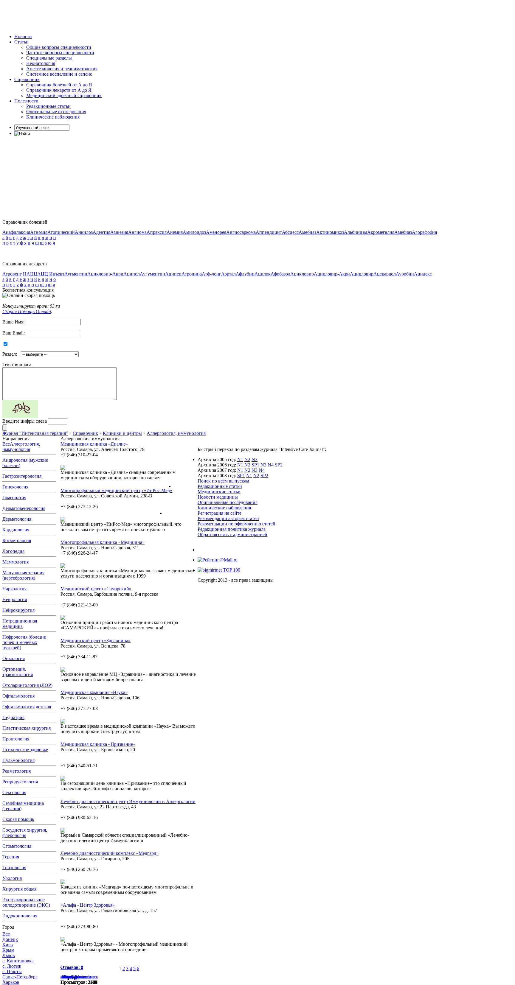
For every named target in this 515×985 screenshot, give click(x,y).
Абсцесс (290, 232)
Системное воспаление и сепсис (59, 74)
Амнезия (119, 232)
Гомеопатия (14, 497)
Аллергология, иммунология (176, 433)
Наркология (14, 588)
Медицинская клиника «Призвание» (98, 744)
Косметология (16, 540)
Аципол (131, 273)
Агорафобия (424, 232)
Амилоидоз (194, 232)
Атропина (192, 273)
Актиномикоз (330, 232)
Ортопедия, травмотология (17, 672)
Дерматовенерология (23, 508)
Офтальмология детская (26, 706)
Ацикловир (302, 273)
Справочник (27, 79)
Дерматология (16, 519)
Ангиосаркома (241, 232)
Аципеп (173, 273)
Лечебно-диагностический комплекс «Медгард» (110, 853)
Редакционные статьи (48, 106)
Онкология (13, 658)
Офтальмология (18, 695)
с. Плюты (12, 971)
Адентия (101, 232)
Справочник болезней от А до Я (59, 84)
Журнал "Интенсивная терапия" (35, 433)
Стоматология (16, 846)
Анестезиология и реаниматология (61, 68)
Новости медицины (218, 496)
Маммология (15, 561)
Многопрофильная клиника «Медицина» (103, 542)
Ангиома (137, 232)
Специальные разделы (49, 57)
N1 (240, 459)
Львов (8, 955)
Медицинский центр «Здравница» (96, 640)
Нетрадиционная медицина (19, 623)
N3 (255, 459)
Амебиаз (307, 232)
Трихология (14, 867)
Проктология (15, 738)
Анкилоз (84, 232)
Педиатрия (13, 717)
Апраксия (157, 232)
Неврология (14, 599)
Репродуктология (20, 781)
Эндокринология (19, 915)
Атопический (61, 232)
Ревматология (16, 771)
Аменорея (216, 232)
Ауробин (405, 273)
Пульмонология (18, 760)
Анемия (175, 232)
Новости (23, 36)
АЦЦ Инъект (50, 273)
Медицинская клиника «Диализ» (94, 443)
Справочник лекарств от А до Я (58, 90)
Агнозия (38, 232)
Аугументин (152, 273)
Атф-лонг (211, 273)
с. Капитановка (18, 960)
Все (6, 443)
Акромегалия (380, 232)
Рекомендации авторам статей (228, 518)
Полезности (26, 100)
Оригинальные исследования (56, 111)
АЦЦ (32, 273)
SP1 (255, 464)
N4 (271, 464)
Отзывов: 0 (72, 967)
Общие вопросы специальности (58, 47)
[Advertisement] (110, 15)
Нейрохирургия (18, 610)
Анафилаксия (16, 232)
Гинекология (15, 486)
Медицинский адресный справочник (64, 95)
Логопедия (13, 551)
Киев (7, 944)
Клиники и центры (122, 433)
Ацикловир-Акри (105, 273)
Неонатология (40, 63)
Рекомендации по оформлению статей (236, 523)
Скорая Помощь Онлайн (26, 311)
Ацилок (263, 273)
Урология (12, 878)
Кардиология (15, 529)
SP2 (279, 464)
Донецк (10, 939)
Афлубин (245, 273)
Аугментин (75, 273)
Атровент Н (14, 273)
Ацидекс (423, 273)
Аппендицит (269, 232)
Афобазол (280, 273)
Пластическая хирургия (26, 728)
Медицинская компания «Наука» (94, 692)
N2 (247, 459)
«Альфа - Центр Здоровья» (88, 905)
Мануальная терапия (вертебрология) (23, 575)
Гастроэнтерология (21, 476)
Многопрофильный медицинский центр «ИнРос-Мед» (116, 490)
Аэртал (228, 273)
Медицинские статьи (219, 491)
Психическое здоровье (25, 749)
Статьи (21, 41)
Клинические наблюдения (53, 116)
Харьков (10, 982)
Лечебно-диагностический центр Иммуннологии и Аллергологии (128, 801)
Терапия (10, 856)
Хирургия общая (19, 888)
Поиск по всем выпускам (223, 480)
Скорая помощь (18, 819)
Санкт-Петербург (20, 976)
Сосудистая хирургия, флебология (24, 832)
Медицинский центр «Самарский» (96, 588)
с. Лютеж (11, 966)
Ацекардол (384, 273)
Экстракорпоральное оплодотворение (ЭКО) (26, 902)
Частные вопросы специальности (60, 52)
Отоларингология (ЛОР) (27, 685)
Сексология (14, 792)
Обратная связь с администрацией (232, 534)
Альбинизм (355, 232)
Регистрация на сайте (219, 513)
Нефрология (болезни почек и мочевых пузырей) (24, 642)
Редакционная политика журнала (232, 529)
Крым (8, 950)
